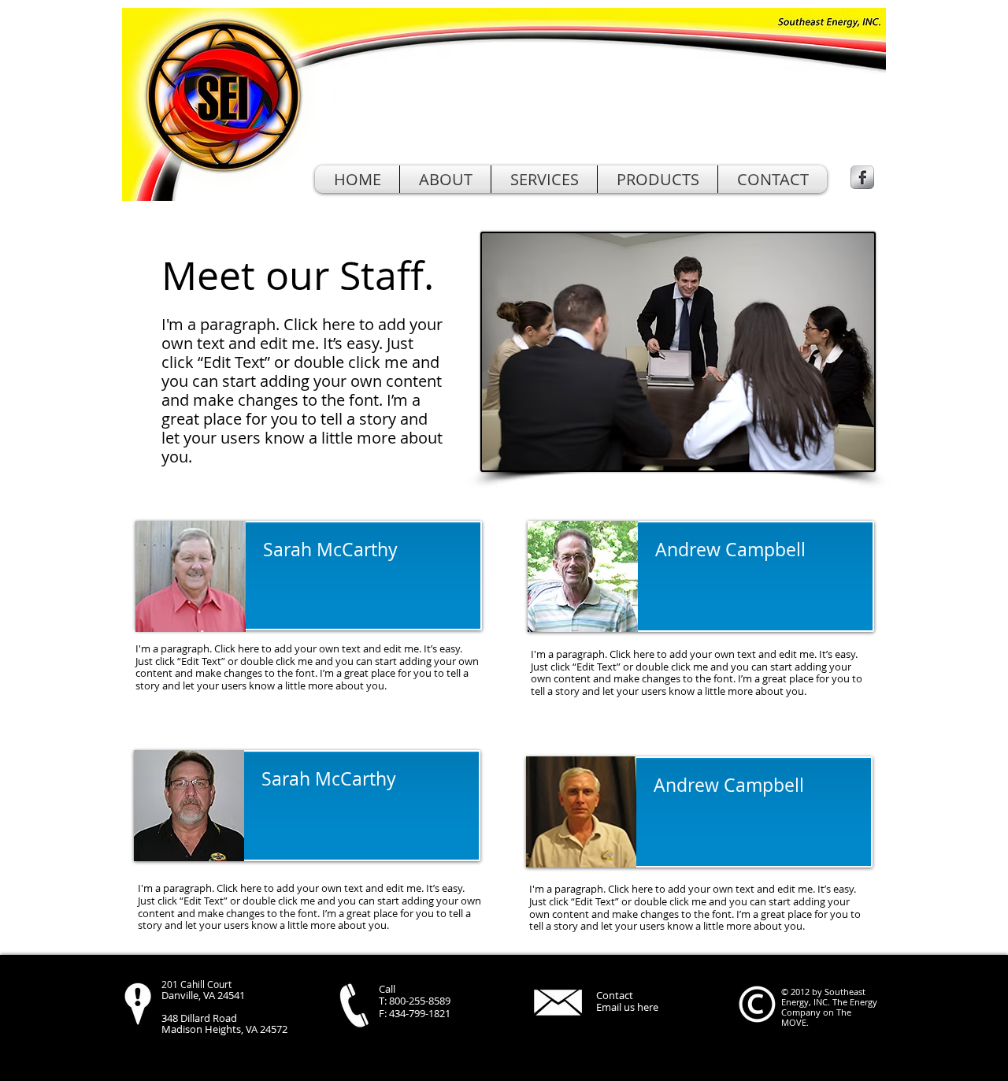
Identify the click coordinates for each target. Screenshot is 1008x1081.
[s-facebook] (862, 177)
